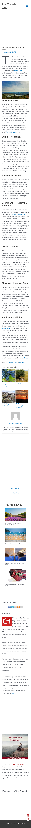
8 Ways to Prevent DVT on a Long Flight (14, 564)
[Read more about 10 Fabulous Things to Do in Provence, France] (15, 514)
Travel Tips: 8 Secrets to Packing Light (14, 584)
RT (15, 52)
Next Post (16, 493)
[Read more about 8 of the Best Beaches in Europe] (15, 535)
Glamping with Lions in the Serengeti (22, 384)
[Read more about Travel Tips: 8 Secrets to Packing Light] (15, 575)
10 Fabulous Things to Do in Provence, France (13, 523)
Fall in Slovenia (11, 132)
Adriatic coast (6, 328)
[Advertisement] (15, 28)
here (12, 693)
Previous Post (15, 488)
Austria (6, 292)
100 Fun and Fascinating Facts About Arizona (20, 405)
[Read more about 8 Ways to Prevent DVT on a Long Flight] (15, 554)
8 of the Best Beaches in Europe (14, 544)
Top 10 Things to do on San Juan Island (8, 404)
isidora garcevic (12, 362)
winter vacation (18, 70)
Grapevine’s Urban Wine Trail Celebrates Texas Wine (7, 384)
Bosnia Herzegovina (18, 214)
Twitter (26, 358)
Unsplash (22, 362)
